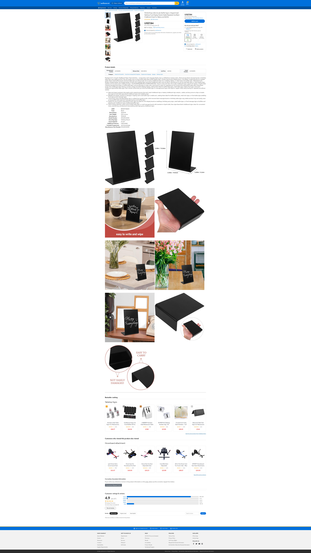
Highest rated (123, 513)
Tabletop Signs (160, 74)
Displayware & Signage (139, 10)
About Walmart (100, 536)
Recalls (146, 540)
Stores (122, 538)
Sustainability (100, 545)
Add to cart (194, 21)
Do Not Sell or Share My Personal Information (179, 545)
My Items (154, 7)
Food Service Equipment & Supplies (125, 10)
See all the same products (200, 475)
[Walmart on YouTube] (199, 544)
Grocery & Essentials (123, 7)
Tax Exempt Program (149, 547)
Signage (153, 74)
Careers (148, 7)
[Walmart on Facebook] (193, 544)
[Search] (177, 3)
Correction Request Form (113, 485)
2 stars (124, 502)
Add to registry (200, 49)
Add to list (190, 49)
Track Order (165, 528)
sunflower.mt (158, 30)
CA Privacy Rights (173, 540)
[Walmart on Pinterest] (202, 544)
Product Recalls (148, 545)
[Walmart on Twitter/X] (196, 544)
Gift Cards (123, 545)
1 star (125, 503)
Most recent (113, 513)
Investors (99, 542)
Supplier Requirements (102, 547)
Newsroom (99, 540)
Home (106, 10)
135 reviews (155, 19)
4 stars (124, 498)
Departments (103, 7)
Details (196, 46)
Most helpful (133, 513)
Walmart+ (123, 542)
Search (203, 513)
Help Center (155, 528)
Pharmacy (142, 7)
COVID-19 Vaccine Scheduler (151, 536)
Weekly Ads (175, 528)
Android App (195, 538)
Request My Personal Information (176, 542)
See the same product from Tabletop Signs (196, 433)
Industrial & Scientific (112, 10)
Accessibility (148, 542)
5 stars (124, 496)
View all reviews (110, 508)
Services (110, 7)
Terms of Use (172, 536)
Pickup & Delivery (134, 7)
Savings (115, 7)
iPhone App (195, 536)
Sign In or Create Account (141, 528)
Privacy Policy (172, 538)
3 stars (124, 500)
